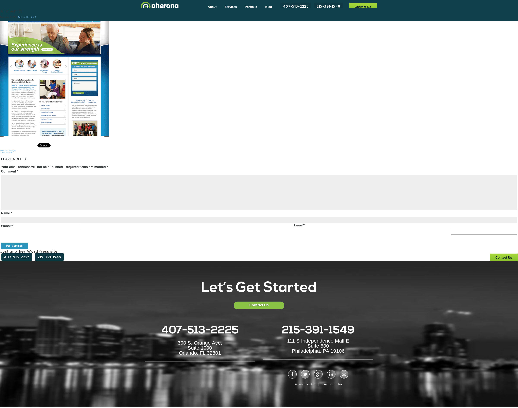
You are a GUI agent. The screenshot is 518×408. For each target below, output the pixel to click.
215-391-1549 (328, 6)
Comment (9, 171)
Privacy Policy (305, 384)
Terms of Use (332, 384)
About (212, 6)
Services (231, 6)
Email (299, 225)
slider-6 (32, 17)
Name (6, 213)
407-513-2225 (296, 6)
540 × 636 (23, 17)
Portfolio (251, 6)
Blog (268, 6)
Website (7, 226)
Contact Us (363, 7)
